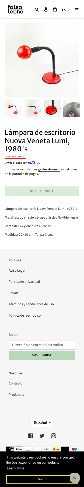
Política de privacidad (24, 282)
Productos (16, 395)
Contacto (15, 383)
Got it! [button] (42, 479)
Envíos (14, 293)
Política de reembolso (25, 315)
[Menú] (76, 9)
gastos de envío (49, 169)
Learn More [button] (15, 468)
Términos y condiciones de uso (31, 304)
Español (40, 422)
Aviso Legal (17, 270)
